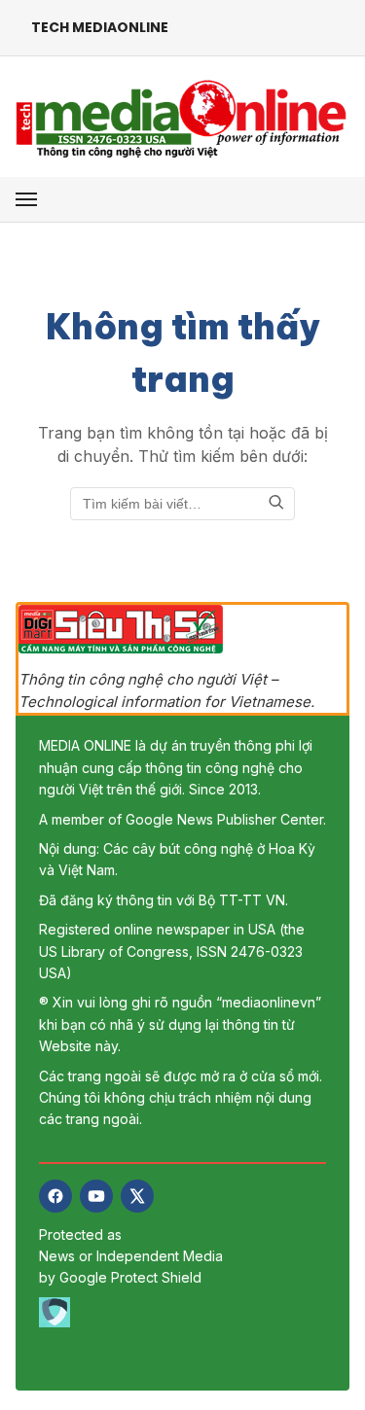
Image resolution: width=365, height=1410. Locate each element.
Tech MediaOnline (99, 27)
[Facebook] (55, 1196)
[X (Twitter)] (137, 1196)
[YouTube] (96, 1196)
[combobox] (182, 503)
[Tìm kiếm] (276, 504)
